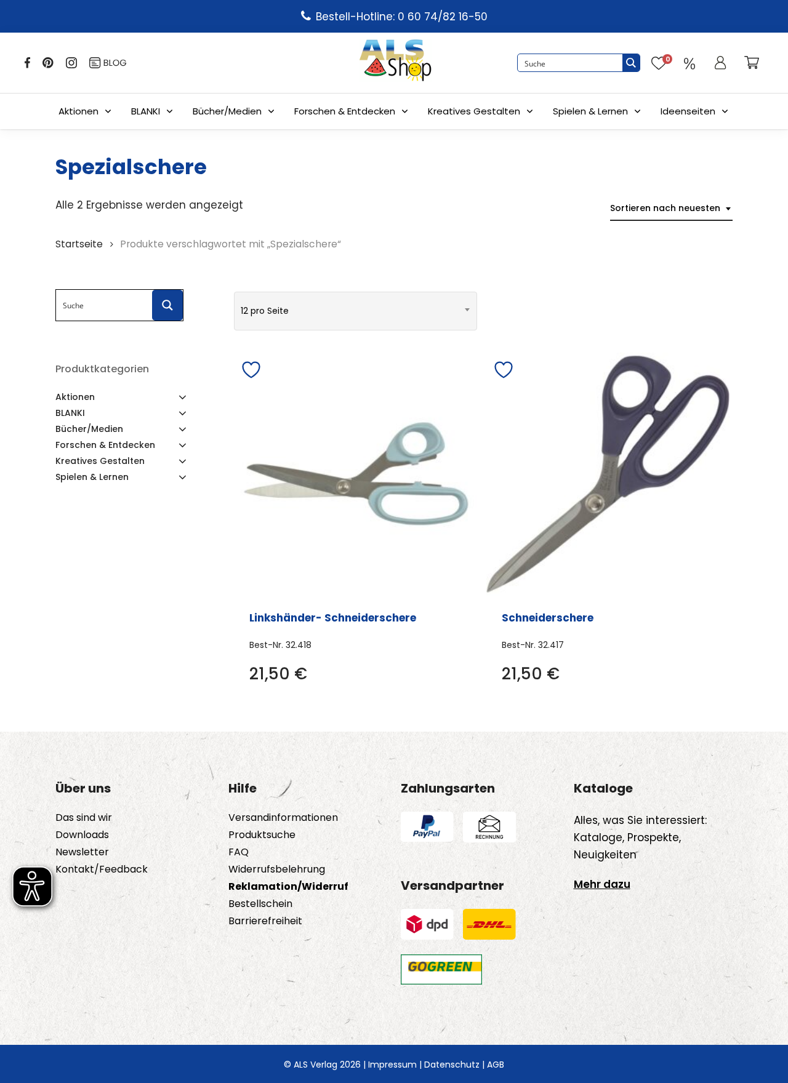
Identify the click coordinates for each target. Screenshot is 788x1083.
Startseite (79, 244)
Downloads (82, 835)
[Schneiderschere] (608, 474)
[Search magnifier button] (631, 62)
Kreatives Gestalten (474, 111)
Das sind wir (83, 818)
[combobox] (671, 208)
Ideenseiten (688, 111)
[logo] (395, 63)
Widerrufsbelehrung (276, 869)
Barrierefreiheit (265, 921)
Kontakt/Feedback (101, 869)
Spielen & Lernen (590, 111)
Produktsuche (262, 835)
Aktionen (78, 111)
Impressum (392, 1064)
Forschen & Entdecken (344, 111)
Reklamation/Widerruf (288, 887)
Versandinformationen (283, 818)
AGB (495, 1064)
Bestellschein (260, 904)
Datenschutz (452, 1064)
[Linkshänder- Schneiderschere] (355, 474)
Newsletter (82, 852)
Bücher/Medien (227, 111)
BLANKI (145, 111)
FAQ (238, 852)
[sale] (689, 62)
